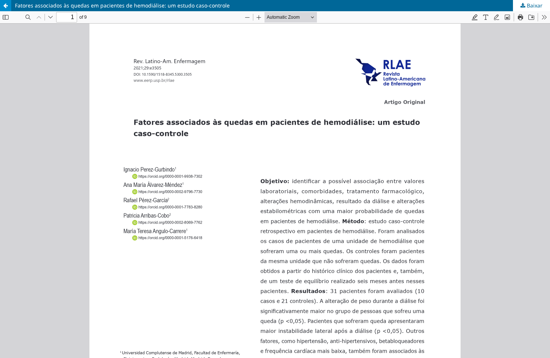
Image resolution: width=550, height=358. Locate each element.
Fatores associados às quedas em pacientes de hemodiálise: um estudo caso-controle (122, 5)
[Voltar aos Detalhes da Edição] (5, 5)
